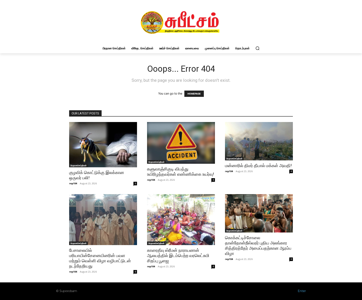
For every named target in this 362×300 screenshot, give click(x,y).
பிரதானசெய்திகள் (78, 165)
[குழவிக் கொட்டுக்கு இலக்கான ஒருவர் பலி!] (103, 144)
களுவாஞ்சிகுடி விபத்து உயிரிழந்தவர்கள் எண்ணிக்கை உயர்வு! (180, 171)
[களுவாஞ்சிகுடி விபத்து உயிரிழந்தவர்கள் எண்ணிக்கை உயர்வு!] (181, 143)
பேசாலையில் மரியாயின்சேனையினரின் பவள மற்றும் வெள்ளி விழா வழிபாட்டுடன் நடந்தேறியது (100, 258)
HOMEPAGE (194, 93)
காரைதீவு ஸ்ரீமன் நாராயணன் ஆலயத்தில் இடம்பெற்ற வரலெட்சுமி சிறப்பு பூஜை (178, 255)
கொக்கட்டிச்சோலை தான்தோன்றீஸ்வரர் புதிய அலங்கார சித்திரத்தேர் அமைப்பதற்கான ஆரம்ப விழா (258, 245)
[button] (257, 48)
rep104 (73, 183)
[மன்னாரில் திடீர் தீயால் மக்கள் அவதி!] (259, 141)
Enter (302, 291)
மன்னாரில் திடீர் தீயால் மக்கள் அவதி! (258, 165)
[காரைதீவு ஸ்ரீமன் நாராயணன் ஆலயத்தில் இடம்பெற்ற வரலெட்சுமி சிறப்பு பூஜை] (181, 219)
